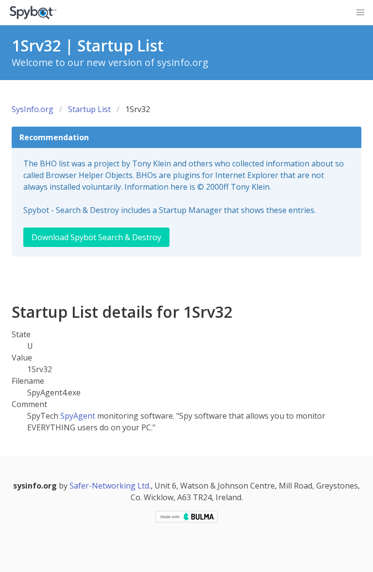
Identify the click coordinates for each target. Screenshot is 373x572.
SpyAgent (77, 415)
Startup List (89, 109)
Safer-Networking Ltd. (110, 485)
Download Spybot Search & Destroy (96, 237)
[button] (360, 12)
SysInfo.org (32, 109)
